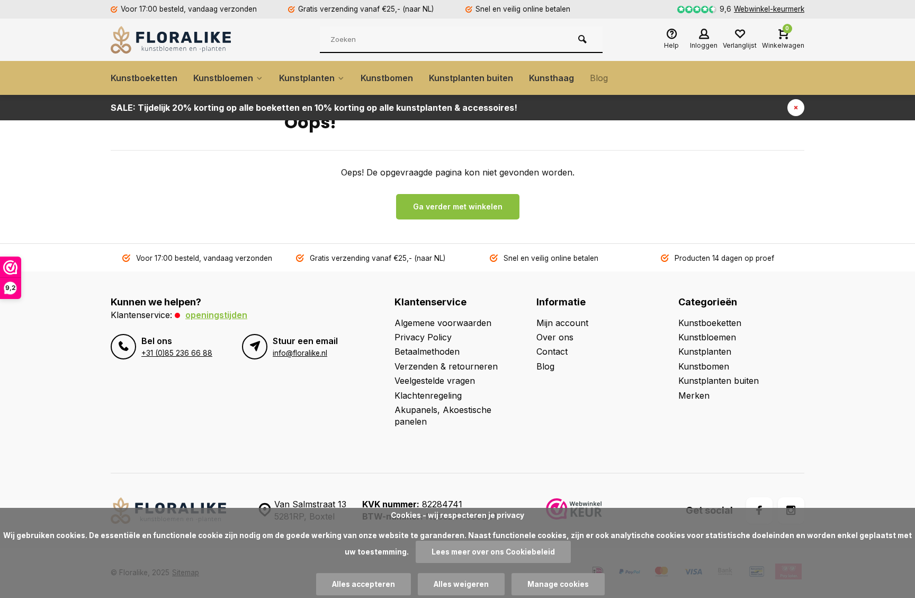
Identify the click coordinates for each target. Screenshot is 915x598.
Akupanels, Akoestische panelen (442, 415)
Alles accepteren (363, 584)
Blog (599, 78)
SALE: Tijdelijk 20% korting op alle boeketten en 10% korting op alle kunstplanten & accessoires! (314, 107)
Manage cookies (558, 584)
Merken (694, 395)
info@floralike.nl (300, 353)
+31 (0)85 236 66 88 (176, 353)
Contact (552, 351)
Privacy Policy (423, 337)
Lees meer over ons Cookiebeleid (493, 552)
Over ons (554, 337)
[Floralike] (174, 40)
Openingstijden (216, 315)
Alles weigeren (461, 584)
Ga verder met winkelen (458, 206)
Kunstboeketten (144, 78)
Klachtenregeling (428, 395)
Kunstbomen (387, 78)
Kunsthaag (551, 78)
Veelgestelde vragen (434, 380)
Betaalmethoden (427, 351)
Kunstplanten (307, 78)
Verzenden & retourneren (446, 366)
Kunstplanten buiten (471, 78)
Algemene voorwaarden (442, 323)
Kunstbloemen (223, 78)
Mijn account (562, 323)
